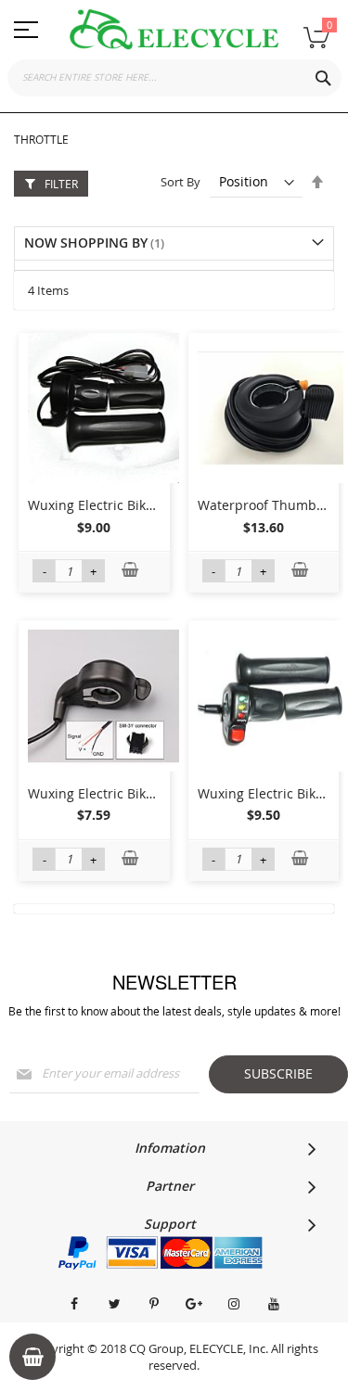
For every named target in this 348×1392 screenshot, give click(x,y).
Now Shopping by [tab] (86, 242)
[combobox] (174, 77)
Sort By (180, 181)
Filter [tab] (61, 183)
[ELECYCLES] (174, 29)
